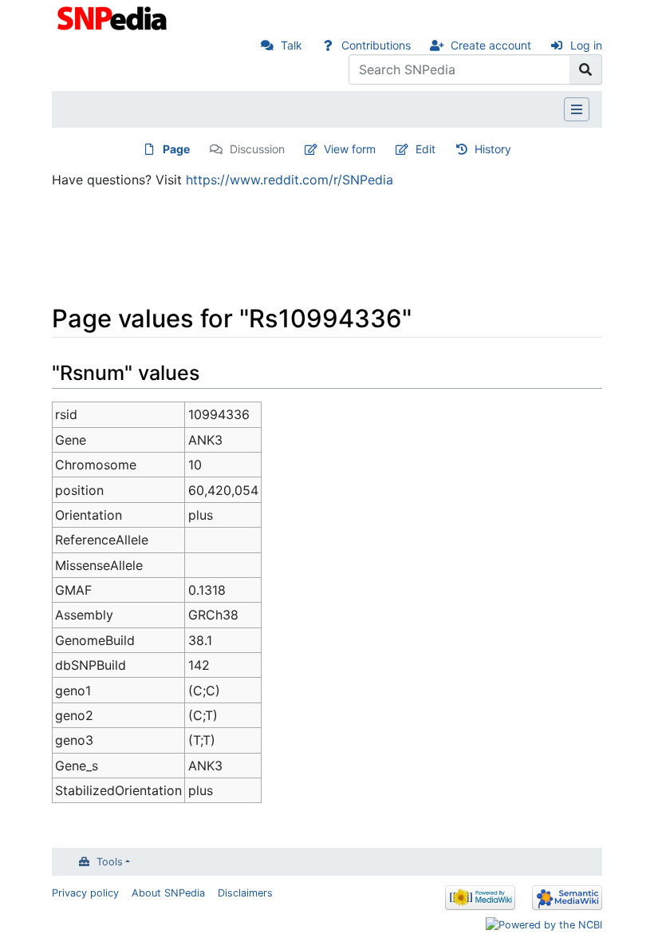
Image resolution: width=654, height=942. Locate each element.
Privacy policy (85, 893)
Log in (586, 45)
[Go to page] (585, 69)
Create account (491, 45)
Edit (425, 149)
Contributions (376, 45)
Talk (291, 45)
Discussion (257, 149)
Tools (110, 862)
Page (176, 149)
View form (350, 149)
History (493, 149)
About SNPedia (168, 893)
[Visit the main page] (113, 17)
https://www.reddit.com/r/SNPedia (289, 180)
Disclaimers (245, 893)
